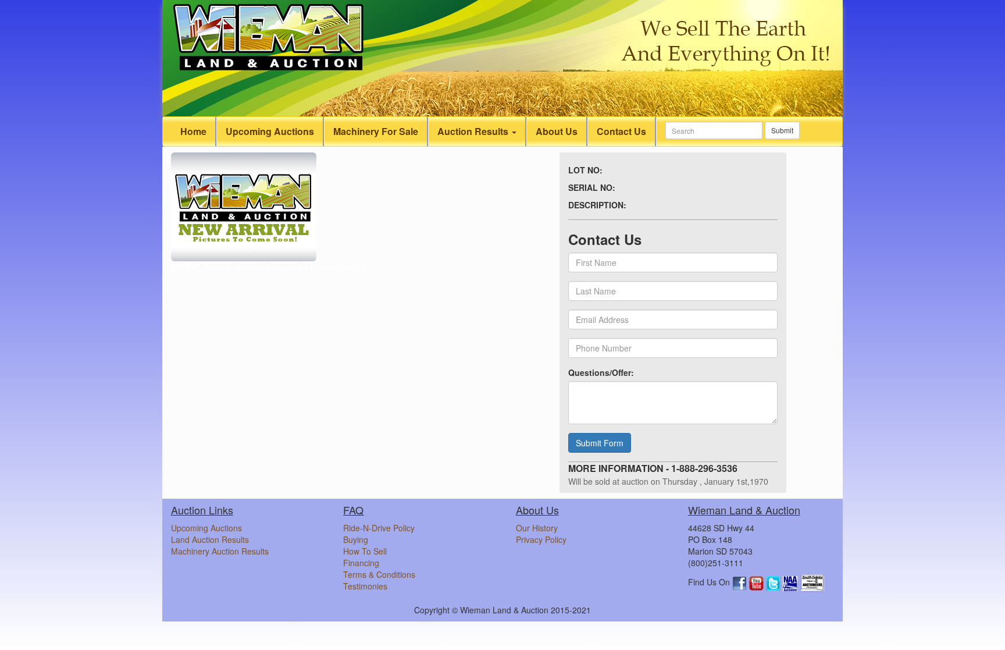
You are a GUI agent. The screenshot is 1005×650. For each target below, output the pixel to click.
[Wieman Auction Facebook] (740, 582)
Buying (355, 539)
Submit (782, 130)
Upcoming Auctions (270, 131)
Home (193, 131)
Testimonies (365, 586)
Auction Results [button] (474, 131)
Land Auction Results (210, 539)
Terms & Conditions (379, 574)
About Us (557, 131)
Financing (361, 563)
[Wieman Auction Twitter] (774, 582)
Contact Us (621, 131)
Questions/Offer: (601, 372)
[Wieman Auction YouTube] (757, 582)
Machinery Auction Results (220, 551)
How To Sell (365, 551)
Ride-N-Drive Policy (379, 528)
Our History (537, 528)
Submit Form (599, 443)
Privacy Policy (541, 539)
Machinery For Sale (375, 131)
